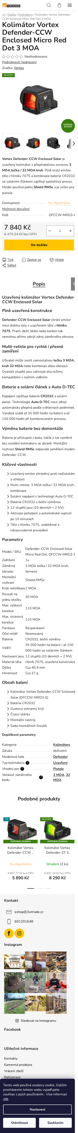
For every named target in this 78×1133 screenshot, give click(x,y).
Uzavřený (60, 763)
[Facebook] (9, 933)
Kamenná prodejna (18, 1064)
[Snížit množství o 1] (50, 231)
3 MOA (58, 775)
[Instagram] (19, 933)
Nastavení (37, 1109)
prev (4, 831)
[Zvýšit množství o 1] (70, 231)
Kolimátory (61, 744)
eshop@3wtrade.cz (29, 912)
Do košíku (39, 245)
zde (5, 1099)
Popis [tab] (39, 284)
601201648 (24, 921)
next (73, 831)
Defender (60, 757)
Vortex (19, 68)
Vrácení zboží (14, 1071)
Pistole (58, 769)
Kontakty (10, 1058)
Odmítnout (19, 1123)
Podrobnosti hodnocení (19, 62)
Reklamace (12, 1077)
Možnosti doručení (16, 209)
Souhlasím (55, 1123)
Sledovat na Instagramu (38, 1020)
